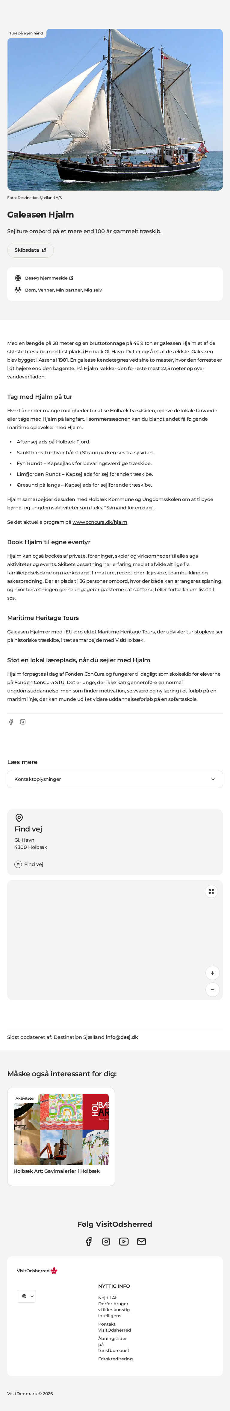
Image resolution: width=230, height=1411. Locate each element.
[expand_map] (211, 891)
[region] (115, 940)
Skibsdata (27, 250)
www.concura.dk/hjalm (99, 522)
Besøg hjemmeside (46, 278)
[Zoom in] (212, 973)
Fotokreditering (115, 1359)
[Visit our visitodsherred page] (88, 1241)
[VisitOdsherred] (38, 1270)
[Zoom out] (212, 990)
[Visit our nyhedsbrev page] (141, 1241)
